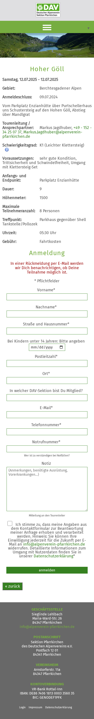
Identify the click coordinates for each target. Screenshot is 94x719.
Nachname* (46, 307)
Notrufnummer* (46, 442)
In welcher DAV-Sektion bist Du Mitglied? (46, 390)
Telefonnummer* (46, 424)
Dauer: (8, 189)
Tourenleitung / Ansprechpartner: (18, 125)
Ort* (46, 373)
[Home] (48, 10)
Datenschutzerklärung (53, 556)
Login (22, 707)
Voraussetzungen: (18, 158)
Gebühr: (9, 241)
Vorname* (46, 290)
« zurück (12, 586)
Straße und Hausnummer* (46, 324)
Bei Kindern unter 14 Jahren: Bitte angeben (47, 341)
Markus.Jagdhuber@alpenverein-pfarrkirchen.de (42, 134)
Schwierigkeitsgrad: (19, 145)
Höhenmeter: (14, 198)
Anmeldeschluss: (17, 97)
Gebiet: (8, 88)
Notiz (46, 463)
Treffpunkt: (12, 219)
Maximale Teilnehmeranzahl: (18, 208)
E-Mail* (46, 407)
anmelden (47, 570)
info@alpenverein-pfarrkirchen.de (54, 544)
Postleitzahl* (46, 356)
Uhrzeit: (9, 233)
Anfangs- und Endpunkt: (14, 178)
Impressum (35, 707)
